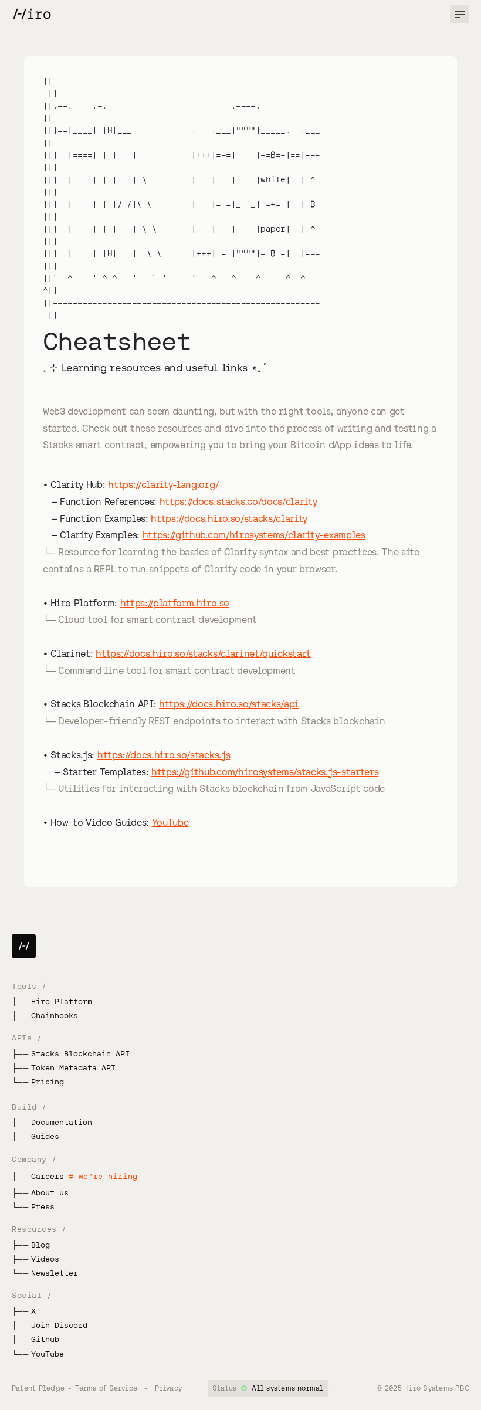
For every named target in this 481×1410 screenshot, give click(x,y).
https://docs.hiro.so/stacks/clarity (229, 518)
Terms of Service (106, 1388)
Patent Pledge (38, 1388)
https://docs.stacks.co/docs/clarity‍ (238, 501)
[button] (459, 14)
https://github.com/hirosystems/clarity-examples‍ (254, 535)
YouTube (170, 822)
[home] (31, 14)
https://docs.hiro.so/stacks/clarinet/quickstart (203, 653)
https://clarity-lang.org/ (163, 484)
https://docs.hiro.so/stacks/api (229, 704)
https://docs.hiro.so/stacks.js (163, 755)
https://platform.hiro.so (174, 603)
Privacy (168, 1388)
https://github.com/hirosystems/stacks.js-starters (264, 772)
